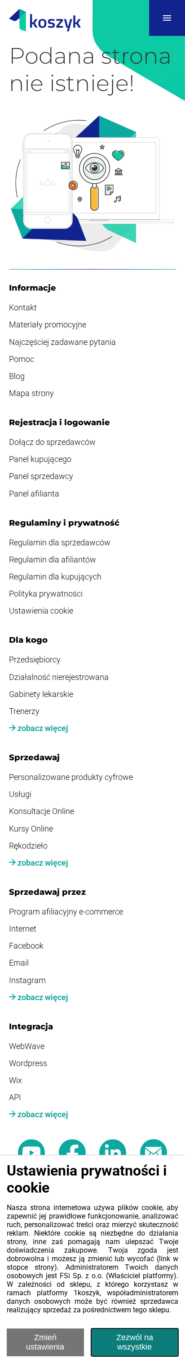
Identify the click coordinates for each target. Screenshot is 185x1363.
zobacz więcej (42, 728)
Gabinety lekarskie (41, 694)
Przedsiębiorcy (35, 659)
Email (19, 962)
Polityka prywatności (46, 593)
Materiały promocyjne (47, 324)
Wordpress (28, 1063)
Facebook (26, 945)
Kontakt (23, 307)
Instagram (27, 980)
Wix (15, 1080)
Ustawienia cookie (41, 610)
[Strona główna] (45, 21)
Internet (22, 928)
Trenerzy (24, 711)
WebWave (26, 1046)
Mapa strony (31, 393)
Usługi (20, 794)
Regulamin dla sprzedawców (59, 542)
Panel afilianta (34, 493)
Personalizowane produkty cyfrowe (71, 777)
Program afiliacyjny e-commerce (66, 911)
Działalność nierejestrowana (59, 677)
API (15, 1097)
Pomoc (21, 359)
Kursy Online (31, 828)
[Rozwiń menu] (167, 18)
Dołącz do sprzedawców (52, 442)
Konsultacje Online (41, 811)
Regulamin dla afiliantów (52, 559)
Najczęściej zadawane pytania (62, 342)
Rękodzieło (28, 845)
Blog (17, 376)
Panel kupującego (40, 459)
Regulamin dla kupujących (55, 576)
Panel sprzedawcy (41, 476)
